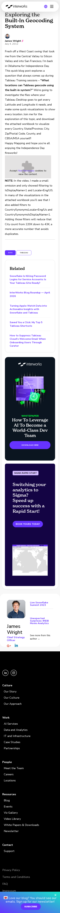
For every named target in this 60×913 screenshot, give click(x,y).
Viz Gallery (11, 813)
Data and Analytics (16, 730)
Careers (9, 774)
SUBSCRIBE (30, 906)
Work (5, 717)
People (7, 762)
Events (8, 806)
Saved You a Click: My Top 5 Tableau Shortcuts (26, 324)
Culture (7, 685)
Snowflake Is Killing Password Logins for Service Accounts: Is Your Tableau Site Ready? (28, 279)
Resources (9, 794)
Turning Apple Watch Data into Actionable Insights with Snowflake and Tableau (28, 309)
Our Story (10, 691)
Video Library (12, 819)
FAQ (5, 884)
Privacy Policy (11, 870)
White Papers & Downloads (21, 825)
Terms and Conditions (16, 877)
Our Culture (11, 698)
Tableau (24, 253)
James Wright (13, 41)
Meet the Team (14, 768)
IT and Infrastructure (17, 736)
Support (9, 851)
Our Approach (13, 704)
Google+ (9, 646)
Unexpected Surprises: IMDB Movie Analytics (39, 621)
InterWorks (17, 7)
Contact (7, 845)
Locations (10, 780)
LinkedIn (16, 645)
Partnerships (12, 748)
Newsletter (11, 831)
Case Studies (12, 742)
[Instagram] (14, 675)
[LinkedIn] (5, 675)
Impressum (9, 891)
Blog (7, 800)
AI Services (11, 724)
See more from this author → (40, 637)
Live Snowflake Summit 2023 (39, 604)
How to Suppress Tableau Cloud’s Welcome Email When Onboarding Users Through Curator (28, 341)
